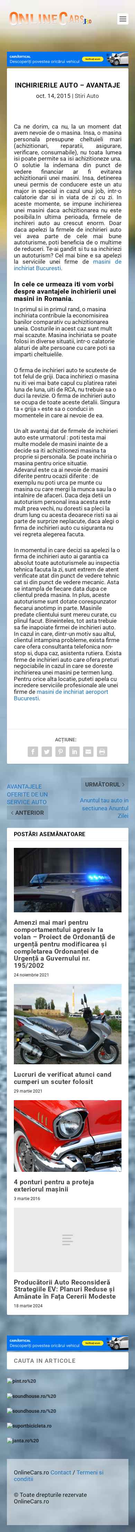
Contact (61, 1472)
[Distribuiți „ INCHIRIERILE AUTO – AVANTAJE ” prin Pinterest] (61, 752)
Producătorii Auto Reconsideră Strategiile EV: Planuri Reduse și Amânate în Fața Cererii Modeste (65, 1289)
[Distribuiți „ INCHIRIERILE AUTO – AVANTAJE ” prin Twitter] (47, 752)
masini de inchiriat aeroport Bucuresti (61, 695)
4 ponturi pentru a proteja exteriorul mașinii (54, 1185)
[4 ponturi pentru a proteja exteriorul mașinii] (68, 1136)
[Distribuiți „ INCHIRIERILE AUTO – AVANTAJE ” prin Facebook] (33, 752)
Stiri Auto (87, 95)
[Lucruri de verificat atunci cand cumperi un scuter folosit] (68, 1024)
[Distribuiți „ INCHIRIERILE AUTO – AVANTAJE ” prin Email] (88, 752)
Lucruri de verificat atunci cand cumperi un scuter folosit (63, 1078)
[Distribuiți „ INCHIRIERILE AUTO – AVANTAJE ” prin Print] (102, 752)
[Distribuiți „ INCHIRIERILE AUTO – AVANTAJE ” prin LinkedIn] (74, 752)
